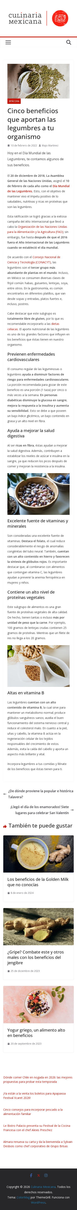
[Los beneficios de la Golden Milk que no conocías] (38, 838)
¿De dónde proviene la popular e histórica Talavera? (40, 794)
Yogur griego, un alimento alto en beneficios (36, 1032)
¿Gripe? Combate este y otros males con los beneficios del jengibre (35, 957)
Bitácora (14, 101)
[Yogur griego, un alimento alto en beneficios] (38, 989)
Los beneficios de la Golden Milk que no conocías (38, 881)
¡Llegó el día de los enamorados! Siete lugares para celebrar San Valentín (39, 810)
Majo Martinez (50, 145)
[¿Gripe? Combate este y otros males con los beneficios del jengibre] (38, 911)
